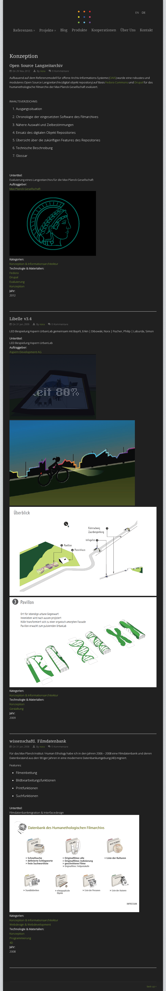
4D (11, 943)
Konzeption (17, 286)
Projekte (47, 30)
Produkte (79, 30)
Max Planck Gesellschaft (25, 189)
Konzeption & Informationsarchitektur (34, 264)
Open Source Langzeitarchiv (36, 65)
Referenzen (24, 30)
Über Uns (128, 30)
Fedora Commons (116, 82)
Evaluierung (17, 282)
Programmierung (20, 938)
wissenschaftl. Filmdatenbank (38, 741)
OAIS (112, 78)
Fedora (14, 273)
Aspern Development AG (26, 352)
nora (42, 71)
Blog (63, 30)
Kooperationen (103, 30)
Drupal (138, 82)
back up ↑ (151, 986)
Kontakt (146, 30)
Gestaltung (16, 709)
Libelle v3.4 (21, 319)
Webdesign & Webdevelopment (30, 924)
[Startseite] (85, 22)
